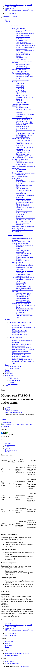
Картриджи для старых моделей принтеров (23, 275)
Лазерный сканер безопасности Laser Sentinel (22, 230)
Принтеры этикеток (18, 28)
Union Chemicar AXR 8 (23, 286)
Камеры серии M (21, 128)
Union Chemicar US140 (23, 296)
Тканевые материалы (23, 314)
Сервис (7, 370)
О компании (9, 375)
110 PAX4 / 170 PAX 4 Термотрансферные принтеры (23, 222)
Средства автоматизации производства (20, 105)
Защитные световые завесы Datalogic (25, 115)
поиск (3, 390)
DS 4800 (19, 100)
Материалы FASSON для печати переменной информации (24, 310)
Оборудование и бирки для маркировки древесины (21, 242)
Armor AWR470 (21, 283)
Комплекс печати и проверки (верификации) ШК (21, 345)
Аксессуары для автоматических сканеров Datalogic (24, 97)
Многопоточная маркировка (21, 347)
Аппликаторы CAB (22, 66)
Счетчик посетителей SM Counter (23, 226)
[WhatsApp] (7, 433)
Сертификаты (12, 384)
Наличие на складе (14, 368)
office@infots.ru (9, 8)
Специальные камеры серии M (25, 130)
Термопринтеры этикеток (24, 44)
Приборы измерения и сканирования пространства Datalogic (25, 110)
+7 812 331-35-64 (10, 13)
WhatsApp (4, 419)
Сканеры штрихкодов (19, 69)
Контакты (8, 385)
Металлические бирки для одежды (24, 258)
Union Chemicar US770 (23, 302)
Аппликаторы (20, 175)
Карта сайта (25, 666)
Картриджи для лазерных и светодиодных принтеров (25, 264)
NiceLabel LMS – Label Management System (19, 331)
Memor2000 (20, 214)
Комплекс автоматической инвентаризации (21, 357)
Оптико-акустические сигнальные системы (23, 151)
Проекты (7, 319)
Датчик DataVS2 (21, 125)
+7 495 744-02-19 (10, 6)
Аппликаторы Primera (23, 68)
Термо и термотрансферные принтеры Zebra (25, 48)
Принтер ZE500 (17, 228)
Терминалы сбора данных (20, 73)
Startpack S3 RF (21, 169)
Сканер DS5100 (21, 102)
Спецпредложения (14, 366)
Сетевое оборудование (23, 199)
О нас (10, 377)
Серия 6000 (20, 88)
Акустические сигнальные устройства (25, 148)
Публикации (9, 373)
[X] (4, 433)
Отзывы (11, 382)
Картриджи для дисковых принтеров (24, 271)
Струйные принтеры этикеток (23, 37)
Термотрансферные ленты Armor (23, 278)
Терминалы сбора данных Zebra (24, 77)
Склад (7, 365)
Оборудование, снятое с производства (20, 177)
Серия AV (19, 94)
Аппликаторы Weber (23, 64)
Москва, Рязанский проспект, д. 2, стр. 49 (18, 5)
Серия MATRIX (21, 92)
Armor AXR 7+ (21, 284)
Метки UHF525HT (22, 212)
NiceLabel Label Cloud (19, 334)
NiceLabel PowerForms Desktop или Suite (23, 328)
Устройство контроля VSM (25, 133)
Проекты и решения (11, 655)
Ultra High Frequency (22, 188)
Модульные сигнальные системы (24, 141)
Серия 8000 (20, 90)
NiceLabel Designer (18, 325)
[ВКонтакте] (2, 433)
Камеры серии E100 (22, 126)
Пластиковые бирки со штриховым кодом (23, 254)
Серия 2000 (20, 85)
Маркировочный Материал (21, 303)
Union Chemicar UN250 (23, 295)
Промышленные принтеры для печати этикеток (25, 34)
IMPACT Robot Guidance (24, 135)
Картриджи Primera (18, 262)
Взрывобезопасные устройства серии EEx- (23, 155)
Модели (7, 448)
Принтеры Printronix (22, 206)
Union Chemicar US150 (23, 298)
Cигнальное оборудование (21, 138)
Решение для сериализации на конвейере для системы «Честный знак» (23, 361)
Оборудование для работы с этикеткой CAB (25, 163)
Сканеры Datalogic (22, 71)
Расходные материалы (12, 663)
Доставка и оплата (14, 380)
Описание (8, 443)
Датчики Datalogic (22, 107)
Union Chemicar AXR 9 (23, 288)
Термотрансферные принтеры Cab (22, 58)
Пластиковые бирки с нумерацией (23, 251)
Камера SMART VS (22, 137)
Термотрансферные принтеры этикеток (22, 41)
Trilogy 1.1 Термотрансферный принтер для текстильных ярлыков (25, 217)
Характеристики (10, 445)
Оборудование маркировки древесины (25, 246)
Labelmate (19, 161)
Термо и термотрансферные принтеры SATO (25, 51)
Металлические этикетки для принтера (25, 182)
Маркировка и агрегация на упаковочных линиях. (21, 353)
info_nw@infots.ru (10, 635)
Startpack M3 (20, 171)
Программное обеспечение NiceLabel (17, 653)
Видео (7, 446)
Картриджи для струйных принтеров (24, 268)
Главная (7, 20)
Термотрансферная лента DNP (24, 186)
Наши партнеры (13, 378)
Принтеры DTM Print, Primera (23, 55)
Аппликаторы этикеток (24, 211)
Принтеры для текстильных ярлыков (25, 208)
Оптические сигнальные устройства (24, 144)
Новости (7, 372)
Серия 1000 (20, 83)
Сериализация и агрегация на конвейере (22, 341)
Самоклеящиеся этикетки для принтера (22, 239)
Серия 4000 (20, 87)
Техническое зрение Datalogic (22, 118)
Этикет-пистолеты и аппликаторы (23, 173)
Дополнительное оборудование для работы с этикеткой (22, 158)
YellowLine (19, 180)
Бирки (18, 248)
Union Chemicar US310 (23, 300)
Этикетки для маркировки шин (24, 316)
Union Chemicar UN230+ (24, 293)
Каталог (7, 22)
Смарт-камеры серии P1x (24, 123)
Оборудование (9, 661)
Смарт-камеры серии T (23, 119)
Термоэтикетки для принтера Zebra (25, 306)
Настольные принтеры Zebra (25, 45)
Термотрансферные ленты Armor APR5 (24, 280)
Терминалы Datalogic (23, 75)
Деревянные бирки (22, 260)
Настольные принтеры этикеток (23, 30)
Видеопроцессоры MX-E (24, 121)
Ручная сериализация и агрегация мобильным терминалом (23, 350)
